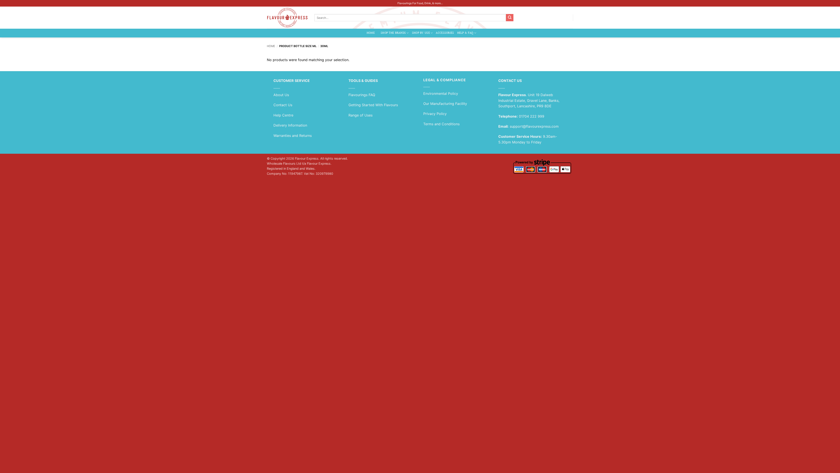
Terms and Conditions (441, 124)
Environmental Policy (440, 93)
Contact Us (282, 105)
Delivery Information (290, 125)
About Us (281, 95)
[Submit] (509, 17)
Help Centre (283, 115)
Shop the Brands (393, 32)
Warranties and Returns (292, 135)
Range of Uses (360, 115)
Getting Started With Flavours (373, 105)
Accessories (445, 32)
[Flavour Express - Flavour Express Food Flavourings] (287, 17)
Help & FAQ (465, 32)
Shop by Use (421, 32)
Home (371, 32)
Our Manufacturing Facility (445, 103)
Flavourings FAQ (361, 95)
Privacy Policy (435, 113)
